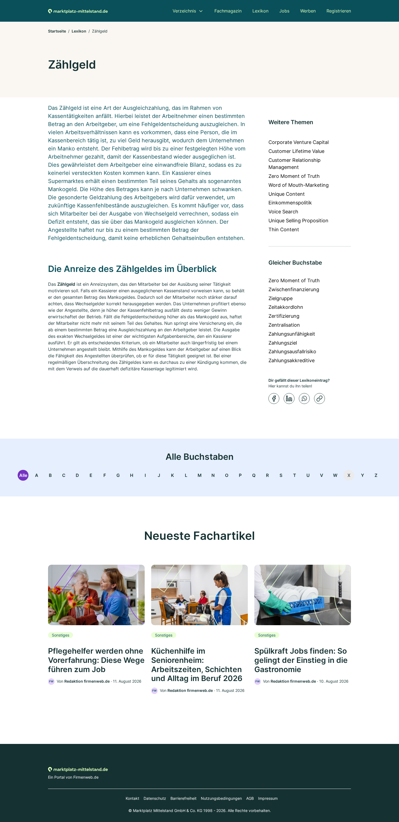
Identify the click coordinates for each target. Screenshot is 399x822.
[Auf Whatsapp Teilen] (304, 398)
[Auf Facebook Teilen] (273, 398)
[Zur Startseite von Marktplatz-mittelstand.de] (78, 11)
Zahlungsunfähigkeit (291, 334)
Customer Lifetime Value (296, 151)
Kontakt (132, 798)
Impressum (268, 798)
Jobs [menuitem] (284, 11)
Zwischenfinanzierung (293, 289)
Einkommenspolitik (290, 203)
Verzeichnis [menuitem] (184, 11)
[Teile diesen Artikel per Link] (319, 398)
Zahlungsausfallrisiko (292, 351)
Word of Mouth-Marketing (298, 185)
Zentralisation (284, 325)
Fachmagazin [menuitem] (228, 11)
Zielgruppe (280, 298)
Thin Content (283, 229)
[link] (96, 625)
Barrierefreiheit (183, 798)
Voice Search (283, 211)
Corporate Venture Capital (298, 142)
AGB (250, 798)
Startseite (57, 31)
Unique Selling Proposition (298, 220)
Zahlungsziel (282, 343)
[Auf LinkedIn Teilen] (289, 398)
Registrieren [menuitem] (339, 11)
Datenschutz (155, 798)
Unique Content (286, 194)
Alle (23, 475)
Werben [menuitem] (308, 11)
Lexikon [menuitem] (260, 11)
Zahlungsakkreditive (291, 360)
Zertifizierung (283, 316)
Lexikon (79, 31)
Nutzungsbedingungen (221, 798)
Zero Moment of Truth (294, 176)
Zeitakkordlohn (285, 307)
